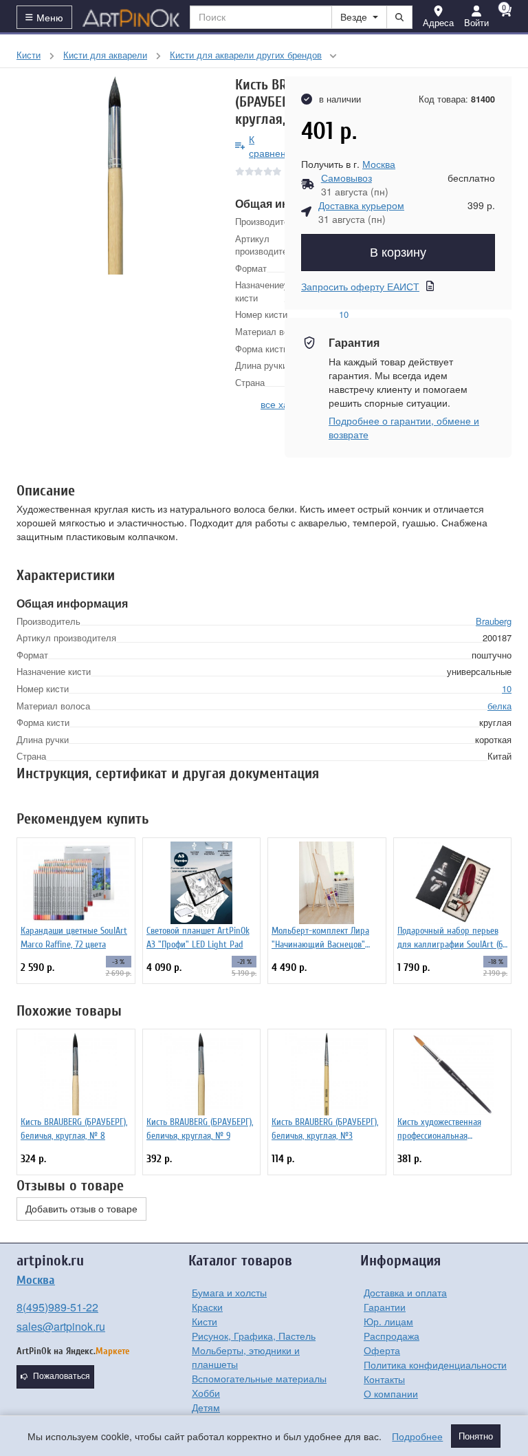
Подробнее (417, 1436)
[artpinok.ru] (131, 17)
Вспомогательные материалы (259, 1378)
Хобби (206, 1393)
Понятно (476, 1436)
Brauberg (494, 621)
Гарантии (385, 1307)
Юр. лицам (388, 1321)
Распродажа (391, 1335)
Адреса (438, 22)
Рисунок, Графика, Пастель (254, 1335)
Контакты (384, 1379)
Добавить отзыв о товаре (81, 1208)
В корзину (398, 252)
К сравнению (274, 146)
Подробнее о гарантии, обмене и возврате (404, 427)
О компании (391, 1393)
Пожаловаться (61, 1376)
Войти (476, 22)
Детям (206, 1407)
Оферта (382, 1350)
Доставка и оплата (405, 1292)
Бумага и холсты (229, 1292)
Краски (207, 1307)
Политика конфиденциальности (435, 1364)
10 (507, 688)
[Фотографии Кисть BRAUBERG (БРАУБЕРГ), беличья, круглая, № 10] (115, 175)
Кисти (204, 1321)
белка (499, 705)
